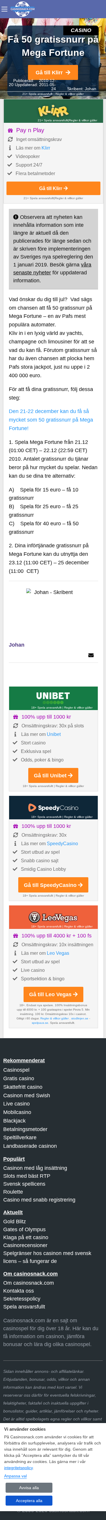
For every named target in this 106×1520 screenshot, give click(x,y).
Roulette (13, 1192)
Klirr (46, 147)
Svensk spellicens (24, 1184)
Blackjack (14, 1121)
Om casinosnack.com (28, 1283)
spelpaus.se (40, 1022)
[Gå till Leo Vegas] (53, 917)
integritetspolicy (18, 1467)
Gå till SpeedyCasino (50, 885)
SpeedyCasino (62, 843)
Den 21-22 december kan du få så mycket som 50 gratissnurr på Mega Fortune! (51, 419)
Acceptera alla (29, 1500)
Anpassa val (15, 1476)
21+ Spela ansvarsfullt (37, 93)
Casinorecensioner (25, 1245)
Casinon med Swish (26, 1095)
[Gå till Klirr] (53, 111)
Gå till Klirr (49, 73)
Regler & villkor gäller (69, 93)
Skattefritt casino (22, 1087)
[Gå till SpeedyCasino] (53, 807)
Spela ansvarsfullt (24, 1307)
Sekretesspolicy (21, 1299)
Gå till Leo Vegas (50, 994)
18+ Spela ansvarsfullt (46, 707)
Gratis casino (18, 1078)
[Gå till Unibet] (53, 698)
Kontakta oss (18, 1291)
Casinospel (16, 1070)
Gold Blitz (14, 1221)
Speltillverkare (20, 1137)
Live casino (16, 1104)
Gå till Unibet (50, 776)
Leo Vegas (58, 953)
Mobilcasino (17, 1112)
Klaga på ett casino (25, 1237)
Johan (90, 88)
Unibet (54, 734)
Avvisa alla (29, 1487)
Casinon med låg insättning (35, 1168)
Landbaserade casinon (30, 1146)
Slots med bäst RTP (26, 1176)
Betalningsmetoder (25, 1129)
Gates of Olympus (24, 1229)
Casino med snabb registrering (39, 1200)
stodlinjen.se (79, 1018)
